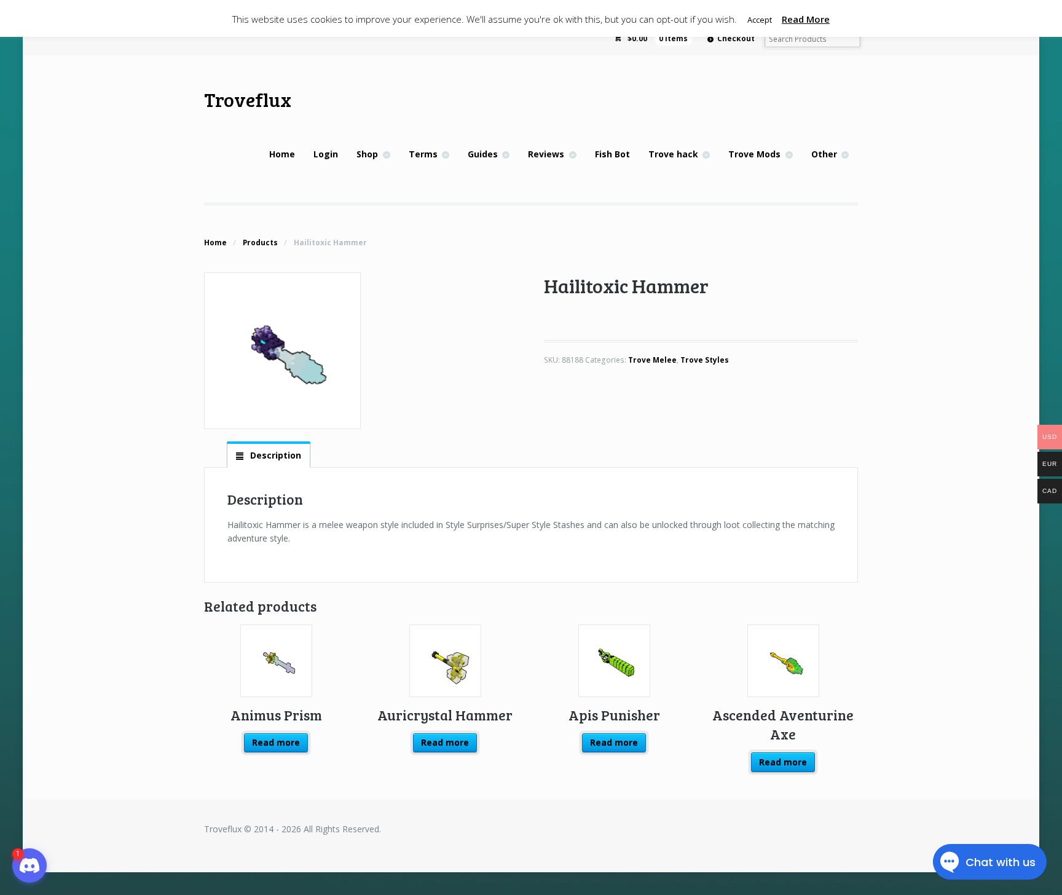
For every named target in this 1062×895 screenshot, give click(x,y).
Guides (483, 154)
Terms (423, 154)
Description (274, 455)
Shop (367, 154)
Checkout (736, 38)
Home (282, 154)
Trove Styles (704, 360)
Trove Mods (754, 154)
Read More (806, 19)
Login (325, 154)
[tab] (268, 455)
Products (260, 242)
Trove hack (673, 154)
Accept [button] (759, 19)
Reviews (546, 154)
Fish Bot (612, 154)
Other (824, 154)
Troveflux (247, 99)
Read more (276, 742)
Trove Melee (652, 360)
